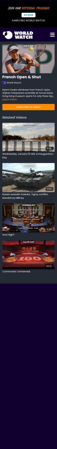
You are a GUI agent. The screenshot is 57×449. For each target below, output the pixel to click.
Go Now (28, 15)
